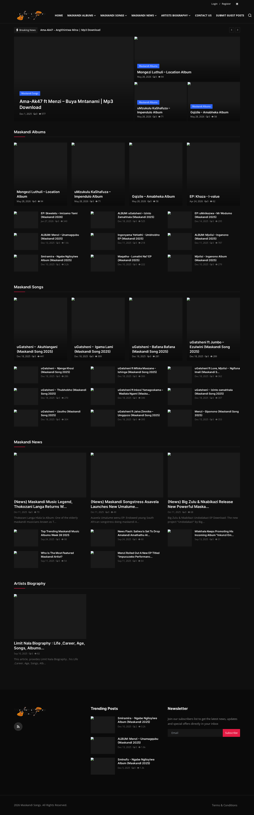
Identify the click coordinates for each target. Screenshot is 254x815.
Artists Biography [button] (174, 15)
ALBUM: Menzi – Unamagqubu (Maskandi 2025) (60, 236)
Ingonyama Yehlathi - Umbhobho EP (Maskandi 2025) (139, 236)
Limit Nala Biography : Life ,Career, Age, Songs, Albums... (49, 645)
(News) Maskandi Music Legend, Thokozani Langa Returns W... (43, 504)
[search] (249, 15)
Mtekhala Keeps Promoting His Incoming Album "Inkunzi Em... (214, 533)
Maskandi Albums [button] (80, 15)
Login (214, 3)
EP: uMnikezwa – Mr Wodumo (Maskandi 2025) (213, 215)
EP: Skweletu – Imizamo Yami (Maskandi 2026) (59, 215)
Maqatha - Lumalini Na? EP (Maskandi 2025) (135, 258)
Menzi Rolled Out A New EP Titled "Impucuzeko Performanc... (139, 554)
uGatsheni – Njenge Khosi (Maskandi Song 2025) (57, 370)
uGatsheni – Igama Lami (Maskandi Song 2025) (93, 349)
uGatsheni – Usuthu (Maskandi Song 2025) (61, 413)
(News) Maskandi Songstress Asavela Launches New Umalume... (125, 504)
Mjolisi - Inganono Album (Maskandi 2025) (211, 258)
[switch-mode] (237, 3)
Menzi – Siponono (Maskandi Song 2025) (217, 413)
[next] (237, 30)
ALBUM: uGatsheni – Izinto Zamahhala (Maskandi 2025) (136, 215)
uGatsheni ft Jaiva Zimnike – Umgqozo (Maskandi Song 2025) (139, 413)
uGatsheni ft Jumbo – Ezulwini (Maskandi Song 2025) (210, 346)
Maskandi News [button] (142, 15)
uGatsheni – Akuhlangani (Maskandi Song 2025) (37, 349)
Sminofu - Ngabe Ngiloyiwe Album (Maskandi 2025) (136, 761)
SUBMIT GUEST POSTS (230, 15)
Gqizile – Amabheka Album (209, 112)
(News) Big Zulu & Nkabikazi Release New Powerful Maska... (200, 504)
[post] (74, 79)
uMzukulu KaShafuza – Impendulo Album (153, 110)
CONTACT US (203, 15)
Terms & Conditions (224, 805)
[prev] (231, 30)
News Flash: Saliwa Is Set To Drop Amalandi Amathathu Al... (139, 533)
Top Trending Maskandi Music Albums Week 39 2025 (60, 533)
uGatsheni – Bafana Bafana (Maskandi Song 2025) (153, 349)
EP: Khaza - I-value (205, 196)
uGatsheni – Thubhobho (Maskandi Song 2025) (63, 391)
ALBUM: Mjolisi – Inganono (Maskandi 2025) (212, 236)
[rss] (18, 726)
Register (226, 3)
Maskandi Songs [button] (112, 15)
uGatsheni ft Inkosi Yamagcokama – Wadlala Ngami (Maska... (140, 391)
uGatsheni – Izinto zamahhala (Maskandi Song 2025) (214, 391)
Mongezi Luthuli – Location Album (164, 72)
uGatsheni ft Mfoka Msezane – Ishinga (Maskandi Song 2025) (137, 370)
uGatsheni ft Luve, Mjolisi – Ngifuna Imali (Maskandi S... (217, 370)
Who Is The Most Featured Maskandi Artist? (57, 554)
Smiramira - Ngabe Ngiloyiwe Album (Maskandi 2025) (59, 258)
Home (59, 15)
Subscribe (231, 733)
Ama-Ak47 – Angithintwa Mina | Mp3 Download (70, 30)
